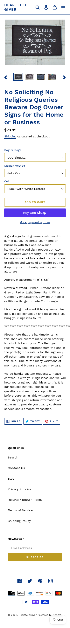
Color (8, 181)
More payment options (35, 222)
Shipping (10, 136)
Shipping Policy (19, 521)
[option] (18, 77)
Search (13, 457)
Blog (11, 478)
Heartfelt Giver (15, 7)
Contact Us (16, 468)
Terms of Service (20, 510)
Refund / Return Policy (25, 500)
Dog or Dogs (12, 150)
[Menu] (63, 7)
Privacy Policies (19, 489)
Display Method (14, 165)
